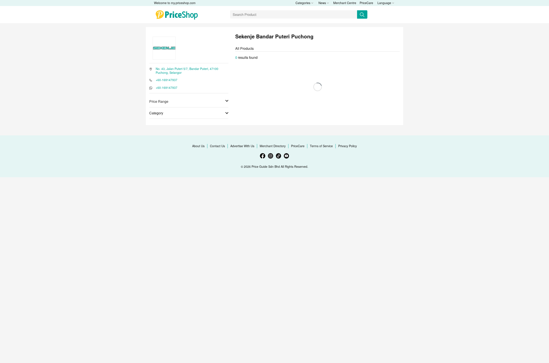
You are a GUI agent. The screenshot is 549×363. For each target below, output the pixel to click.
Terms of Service (321, 146)
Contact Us (217, 146)
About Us (198, 146)
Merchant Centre (344, 3)
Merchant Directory (273, 146)
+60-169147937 (166, 80)
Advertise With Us (242, 146)
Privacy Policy (347, 146)
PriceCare (366, 3)
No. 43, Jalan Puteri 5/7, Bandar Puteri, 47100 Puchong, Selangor (187, 70)
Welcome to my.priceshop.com (175, 3)
